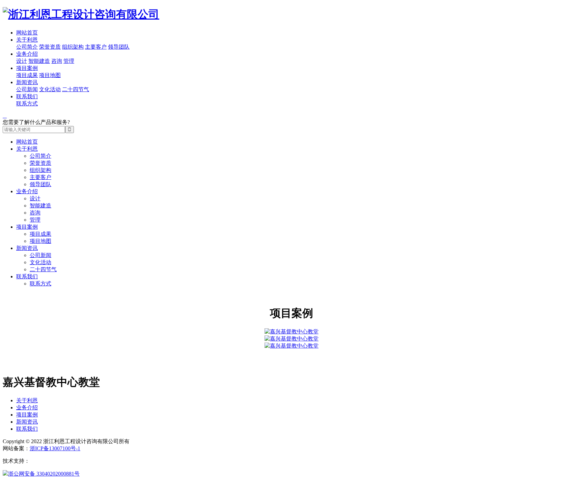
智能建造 (39, 61)
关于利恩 (27, 40)
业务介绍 (27, 54)
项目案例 (27, 68)
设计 (21, 61)
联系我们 (27, 96)
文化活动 (50, 89)
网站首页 (27, 32)
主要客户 (96, 47)
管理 (68, 61)
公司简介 (27, 47)
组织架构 (73, 47)
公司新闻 (27, 89)
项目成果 (27, 75)
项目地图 (50, 75)
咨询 (56, 61)
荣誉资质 (50, 47)
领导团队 (119, 47)
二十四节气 (75, 89)
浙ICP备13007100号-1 (55, 448)
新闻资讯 (27, 82)
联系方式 (27, 103)
